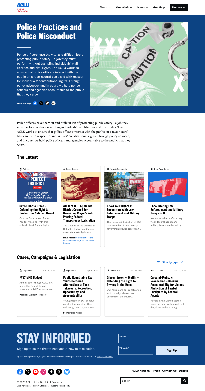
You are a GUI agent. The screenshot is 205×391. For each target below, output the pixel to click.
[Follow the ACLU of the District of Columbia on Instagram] (43, 372)
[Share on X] (41, 104)
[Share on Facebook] (35, 104)
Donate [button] (177, 7)
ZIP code (124, 348)
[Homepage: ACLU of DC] (27, 7)
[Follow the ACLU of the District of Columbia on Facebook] (20, 372)
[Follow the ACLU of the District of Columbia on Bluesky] (67, 372)
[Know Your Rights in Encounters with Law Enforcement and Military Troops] (124, 206)
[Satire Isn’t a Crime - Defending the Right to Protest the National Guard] (37, 206)
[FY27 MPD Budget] (37, 292)
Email (122, 336)
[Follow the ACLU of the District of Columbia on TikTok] (51, 372)
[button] (47, 103)
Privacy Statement (41, 386)
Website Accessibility (60, 386)
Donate (183, 370)
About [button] (103, 7)
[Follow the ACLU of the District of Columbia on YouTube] (36, 372)
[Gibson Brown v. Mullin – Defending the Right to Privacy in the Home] (124, 292)
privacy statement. (105, 356)
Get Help (159, 7)
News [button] (141, 7)
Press (156, 370)
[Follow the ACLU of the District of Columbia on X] (28, 372)
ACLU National (141, 370)
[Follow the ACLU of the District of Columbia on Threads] (59, 372)
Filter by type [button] (169, 262)
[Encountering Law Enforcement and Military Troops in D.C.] (168, 206)
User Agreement (24, 386)
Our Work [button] (122, 7)
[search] (185, 380)
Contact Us (169, 370)
